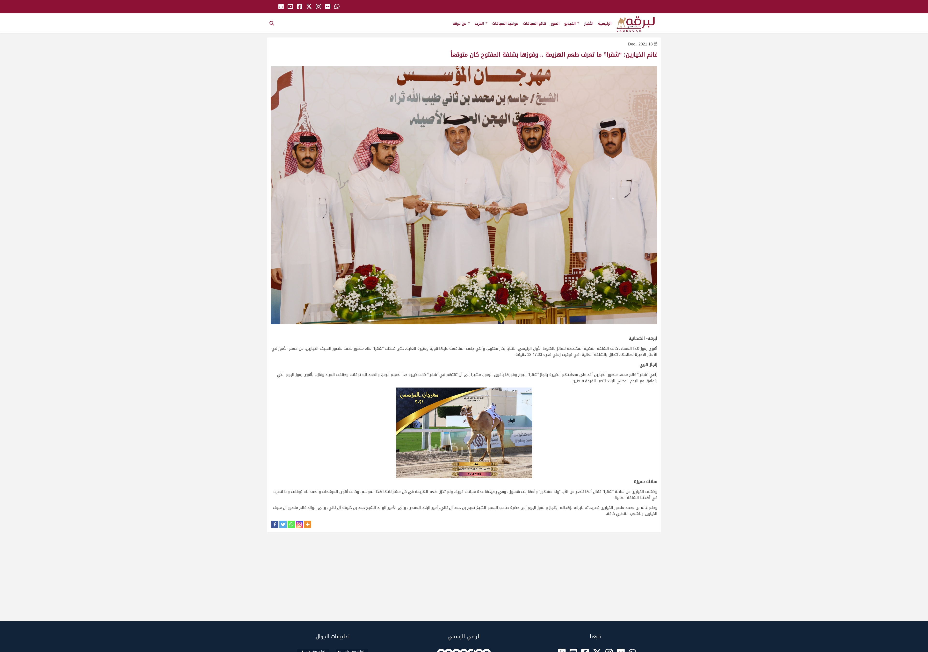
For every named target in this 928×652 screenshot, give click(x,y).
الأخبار (588, 23)
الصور (555, 23)
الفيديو (570, 23)
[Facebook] (274, 524)
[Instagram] (299, 524)
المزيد (480, 23)
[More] (307, 524)
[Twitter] (283, 524)
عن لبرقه (460, 23)
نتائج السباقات (534, 23)
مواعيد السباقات (505, 23)
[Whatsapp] (291, 524)
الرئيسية (604, 23)
